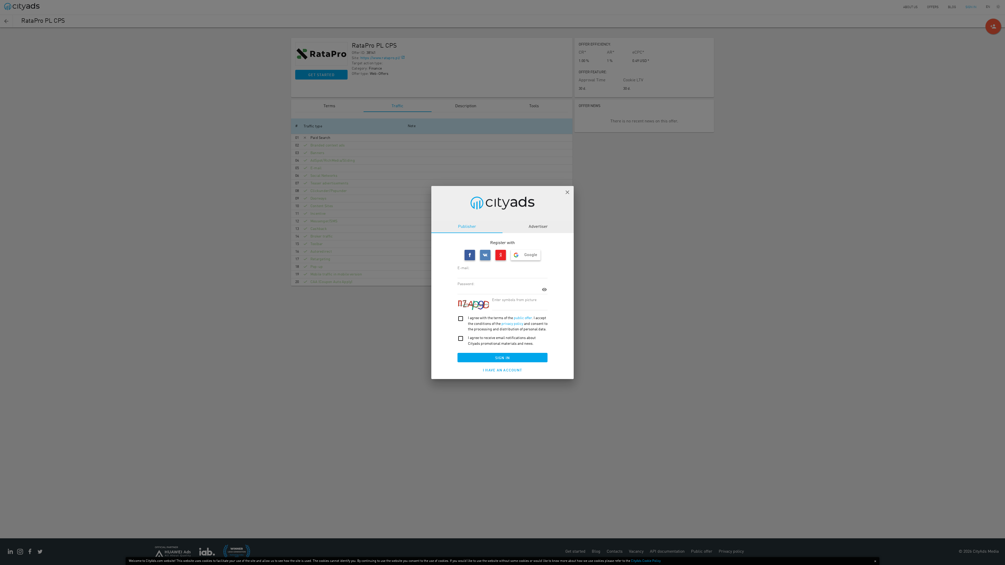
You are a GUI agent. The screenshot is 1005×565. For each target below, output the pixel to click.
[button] (567, 192)
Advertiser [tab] (538, 227)
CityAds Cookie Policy (646, 561)
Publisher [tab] (467, 227)
